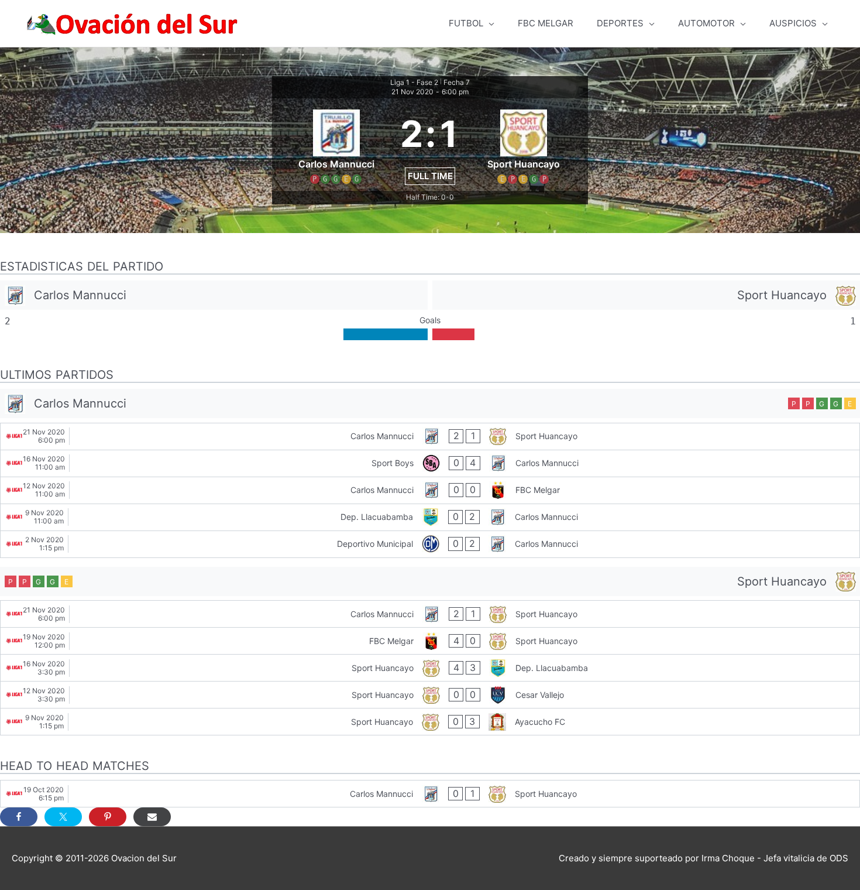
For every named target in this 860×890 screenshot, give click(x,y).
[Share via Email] (152, 816)
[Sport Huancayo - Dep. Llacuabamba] (430, 668)
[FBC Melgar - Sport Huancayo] (430, 641)
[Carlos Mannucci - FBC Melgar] (430, 490)
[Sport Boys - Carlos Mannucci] (430, 463)
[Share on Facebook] (18, 816)
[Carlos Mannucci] (214, 295)
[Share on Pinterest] (107, 816)
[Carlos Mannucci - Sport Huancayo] (430, 436)
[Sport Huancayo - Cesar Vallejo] (430, 695)
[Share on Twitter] (63, 816)
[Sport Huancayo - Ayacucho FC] (430, 721)
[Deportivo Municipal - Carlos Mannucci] (430, 544)
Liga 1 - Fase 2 (414, 82)
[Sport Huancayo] (646, 295)
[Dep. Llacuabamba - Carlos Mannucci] (430, 517)
